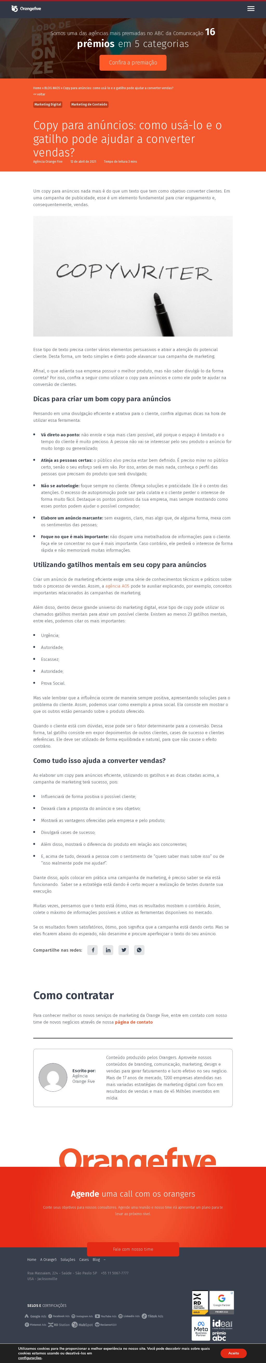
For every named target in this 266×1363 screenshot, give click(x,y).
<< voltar (39, 94)
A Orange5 (48, 1259)
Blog (96, 1259)
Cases (84, 1259)
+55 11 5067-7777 (115, 1273)
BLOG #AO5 (52, 88)
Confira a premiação (133, 62)
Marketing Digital (48, 104)
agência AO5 (117, 586)
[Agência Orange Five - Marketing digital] (26, 11)
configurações (30, 1358)
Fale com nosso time (133, 1249)
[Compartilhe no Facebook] (92, 950)
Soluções (68, 1259)
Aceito (233, 1353)
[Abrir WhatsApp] (253, 1350)
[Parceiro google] (221, 1314)
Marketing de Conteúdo (89, 104)
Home (37, 88)
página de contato (134, 1022)
